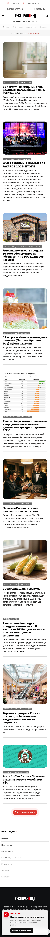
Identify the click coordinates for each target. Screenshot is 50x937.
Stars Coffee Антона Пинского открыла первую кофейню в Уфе (24, 779)
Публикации (18, 26)
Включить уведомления (21, 930)
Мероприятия (31, 26)
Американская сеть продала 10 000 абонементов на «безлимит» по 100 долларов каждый (23, 255)
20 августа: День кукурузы (21, 589)
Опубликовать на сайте (25, 22)
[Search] (47, 16)
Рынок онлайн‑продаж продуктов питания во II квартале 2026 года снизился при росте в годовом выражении (24, 629)
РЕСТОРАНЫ (39, 9)
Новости (6, 26)
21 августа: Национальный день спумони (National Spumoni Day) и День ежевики (25, 340)
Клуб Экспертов (15, 9)
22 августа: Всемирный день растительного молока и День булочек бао (24, 90)
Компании (43, 26)
